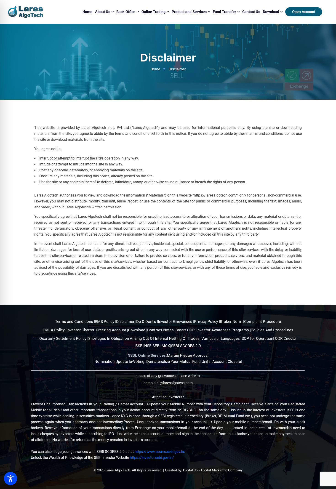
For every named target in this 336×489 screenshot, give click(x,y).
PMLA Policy (54, 330)
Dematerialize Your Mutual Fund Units (178, 361)
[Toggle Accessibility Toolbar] (10, 478)
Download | (137, 330)
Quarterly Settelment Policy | (63, 338)
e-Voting (137, 361)
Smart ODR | (186, 330)
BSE (138, 345)
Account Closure (226, 361)
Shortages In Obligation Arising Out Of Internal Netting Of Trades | (144, 338)
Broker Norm (231, 321)
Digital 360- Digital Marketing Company (213, 470)
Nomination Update (111, 361)
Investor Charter (80, 330)
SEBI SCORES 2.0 (186, 345)
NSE (148, 345)
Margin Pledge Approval (187, 355)
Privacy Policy (206, 321)
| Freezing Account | (111, 330)
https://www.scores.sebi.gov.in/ (160, 451)
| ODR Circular (285, 338)
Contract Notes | (161, 330)
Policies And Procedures (272, 330)
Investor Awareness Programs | (223, 330)
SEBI (156, 345)
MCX (166, 345)
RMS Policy (105, 321)
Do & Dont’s (146, 321)
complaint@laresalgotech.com (168, 383)
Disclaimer (125, 321)
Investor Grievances (175, 321)
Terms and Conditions (74, 321)
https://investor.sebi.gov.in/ (152, 457)
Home (155, 69)
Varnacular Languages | (221, 338)
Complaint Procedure (262, 321)
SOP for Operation (257, 338)
